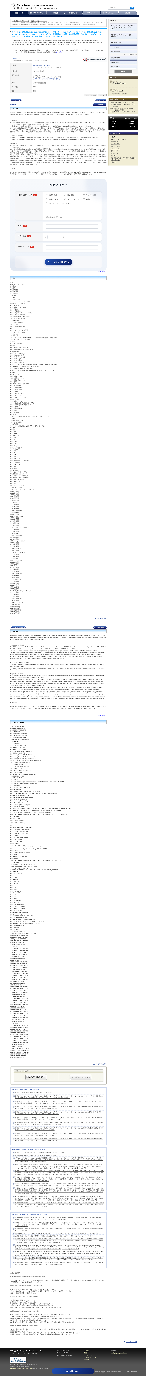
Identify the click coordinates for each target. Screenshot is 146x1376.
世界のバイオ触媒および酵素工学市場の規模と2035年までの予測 (35, 1155)
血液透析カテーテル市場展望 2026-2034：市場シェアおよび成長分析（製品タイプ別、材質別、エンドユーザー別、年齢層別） (54, 1236)
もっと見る (59, 52)
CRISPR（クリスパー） (119, 139)
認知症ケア (114, 141)
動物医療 (114, 162)
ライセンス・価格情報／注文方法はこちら (47, 79)
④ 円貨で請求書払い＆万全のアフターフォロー (123, 112)
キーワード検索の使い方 (130, 54)
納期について (53, 199)
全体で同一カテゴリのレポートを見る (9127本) (122, 35)
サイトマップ (88, 1355)
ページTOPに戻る (101, 271)
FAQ (85, 1353)
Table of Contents (18, 627)
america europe (18, 60)
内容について (91, 199)
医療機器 (114, 156)
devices (44, 60)
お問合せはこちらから (119, 83)
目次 (13, 104)
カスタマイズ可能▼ (91, 95)
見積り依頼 (53, 195)
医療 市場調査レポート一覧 (39, 21)
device (37, 60)
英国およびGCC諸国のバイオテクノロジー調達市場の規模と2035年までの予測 (39, 1152)
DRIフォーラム (92, 13)
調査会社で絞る (115, 67)
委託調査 (56, 13)
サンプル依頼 (91, 195)
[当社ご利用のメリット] (123, 99)
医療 (26, 1089)
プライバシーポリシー (90, 1357)
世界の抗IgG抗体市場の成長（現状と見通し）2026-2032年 (33, 1092)
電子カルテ (114, 151)
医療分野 (30, 1149)
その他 (60, 203)
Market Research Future (41, 65)
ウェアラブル (115, 144)
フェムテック (115, 149)
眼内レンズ (114, 153)
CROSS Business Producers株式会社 (21, 1368)
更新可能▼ (102, 95)
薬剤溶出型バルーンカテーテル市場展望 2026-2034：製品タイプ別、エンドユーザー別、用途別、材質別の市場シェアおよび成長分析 (56, 1233)
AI (132, 7)
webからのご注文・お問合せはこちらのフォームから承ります (80, 1077)
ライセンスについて (74, 199)
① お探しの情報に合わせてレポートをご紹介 (123, 103)
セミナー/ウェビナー (110, 13)
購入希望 (70, 195)
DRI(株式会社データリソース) (20, 21)
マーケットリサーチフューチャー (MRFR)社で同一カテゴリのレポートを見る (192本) (123, 27)
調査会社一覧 (74, 13)
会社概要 (129, 13)
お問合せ (86, 1359)
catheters (29, 60)
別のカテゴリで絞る (116, 42)
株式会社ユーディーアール (119, 1353)
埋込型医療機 (115, 146)
